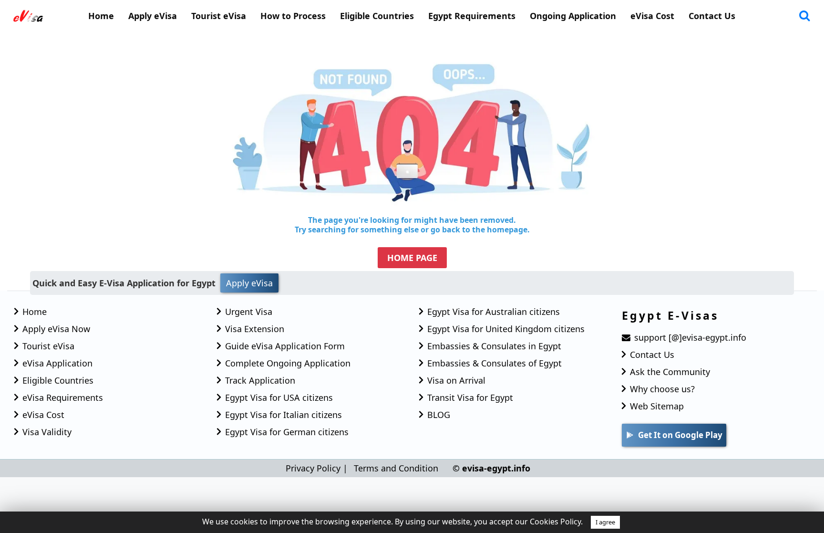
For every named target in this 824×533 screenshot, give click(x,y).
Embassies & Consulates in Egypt (494, 346)
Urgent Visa (248, 311)
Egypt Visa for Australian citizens (493, 311)
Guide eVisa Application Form (285, 346)
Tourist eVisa (218, 15)
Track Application (260, 380)
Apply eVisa (152, 15)
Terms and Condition (396, 468)
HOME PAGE (412, 257)
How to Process (293, 15)
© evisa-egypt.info (491, 468)
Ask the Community (670, 371)
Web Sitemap (657, 406)
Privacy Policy (313, 468)
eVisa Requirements (62, 397)
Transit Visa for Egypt (470, 397)
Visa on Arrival (456, 380)
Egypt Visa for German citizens (287, 432)
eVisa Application (57, 363)
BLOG (438, 414)
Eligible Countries (377, 15)
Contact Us (712, 15)
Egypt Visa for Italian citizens (283, 414)
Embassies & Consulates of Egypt (494, 363)
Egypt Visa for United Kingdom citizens (506, 328)
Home (101, 15)
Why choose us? (662, 389)
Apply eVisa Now (56, 328)
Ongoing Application (573, 15)
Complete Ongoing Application (287, 363)
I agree (605, 522)
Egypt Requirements (471, 15)
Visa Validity (47, 432)
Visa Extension (254, 328)
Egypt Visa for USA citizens (279, 397)
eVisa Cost (652, 15)
